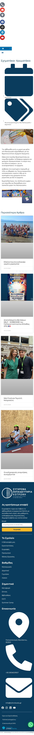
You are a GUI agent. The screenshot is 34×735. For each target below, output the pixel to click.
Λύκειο (4, 578)
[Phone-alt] (2, 4)
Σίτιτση (4, 592)
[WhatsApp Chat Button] (31, 724)
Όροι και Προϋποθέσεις (10, 715)
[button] (4, 197)
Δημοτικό (5, 570)
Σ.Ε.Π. (4, 599)
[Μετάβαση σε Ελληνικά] (2, 52)
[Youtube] (2, 37)
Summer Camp (8, 602)
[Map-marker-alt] (2, 15)
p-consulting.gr (30, 732)
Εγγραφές (5, 549)
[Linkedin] (2, 32)
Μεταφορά (6, 588)
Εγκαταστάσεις (7, 546)
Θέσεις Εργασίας (8, 557)
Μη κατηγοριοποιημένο (12, 122)
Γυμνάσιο (5, 574)
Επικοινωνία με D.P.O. (9, 723)
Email (4, 521)
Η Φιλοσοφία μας (8, 542)
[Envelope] (2, 9)
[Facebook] (2, 22)
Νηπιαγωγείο (7, 567)
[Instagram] (2, 27)
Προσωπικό (6, 553)
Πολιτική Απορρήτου (9, 719)
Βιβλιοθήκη (6, 595)
